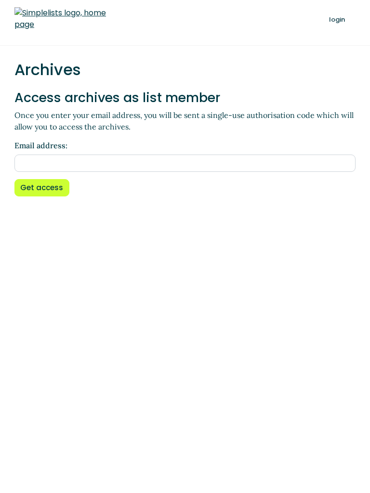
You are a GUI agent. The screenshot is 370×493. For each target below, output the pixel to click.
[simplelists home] (60, 18)
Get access (41, 187)
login (337, 19)
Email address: (40, 145)
